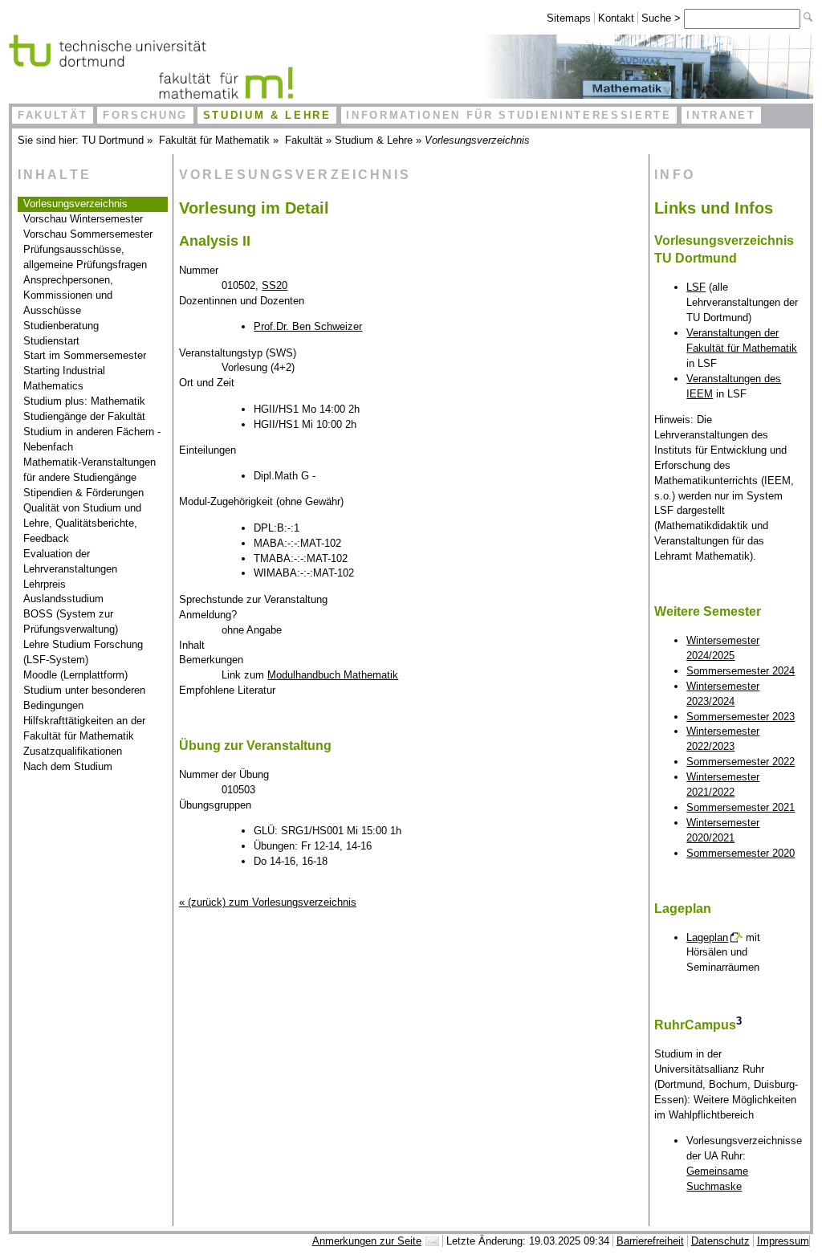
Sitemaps (569, 18)
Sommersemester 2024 (740, 671)
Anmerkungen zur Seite (366, 1241)
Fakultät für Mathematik (214, 140)
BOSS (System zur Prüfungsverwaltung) (70, 621)
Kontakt (616, 18)
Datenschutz (720, 1241)
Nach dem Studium (67, 766)
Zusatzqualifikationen (72, 751)
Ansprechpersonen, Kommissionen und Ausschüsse (68, 295)
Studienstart (51, 341)
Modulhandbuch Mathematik (332, 675)
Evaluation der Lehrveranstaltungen (70, 561)
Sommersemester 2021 (740, 807)
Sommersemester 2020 (740, 853)
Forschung (145, 115)
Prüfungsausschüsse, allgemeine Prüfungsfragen (85, 257)
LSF (696, 287)
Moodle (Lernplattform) (75, 675)
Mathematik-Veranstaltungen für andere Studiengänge (89, 469)
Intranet (720, 115)
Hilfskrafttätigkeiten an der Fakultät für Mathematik (84, 728)
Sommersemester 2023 (740, 717)
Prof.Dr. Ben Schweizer (308, 326)
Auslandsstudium (63, 599)
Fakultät (52, 115)
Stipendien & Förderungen (83, 493)
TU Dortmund (113, 140)
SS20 (274, 285)
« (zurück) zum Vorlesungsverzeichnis (267, 902)
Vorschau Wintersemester (83, 219)
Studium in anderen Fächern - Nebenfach (92, 439)
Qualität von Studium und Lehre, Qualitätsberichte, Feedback (82, 523)
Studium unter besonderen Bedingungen (84, 697)
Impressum (783, 1241)
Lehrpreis (44, 584)
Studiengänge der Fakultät (84, 416)
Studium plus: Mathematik (84, 401)
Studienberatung (61, 326)
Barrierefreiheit (650, 1241)
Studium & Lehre (267, 115)
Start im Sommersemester (84, 355)
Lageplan (707, 937)
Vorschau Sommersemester (88, 234)
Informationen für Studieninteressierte (508, 115)
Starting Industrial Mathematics (64, 378)
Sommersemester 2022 (740, 762)
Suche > (662, 18)
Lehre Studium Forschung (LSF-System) (83, 652)
